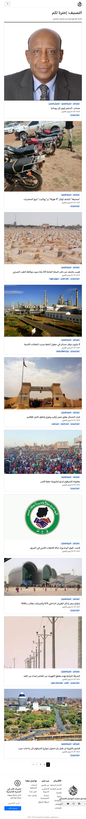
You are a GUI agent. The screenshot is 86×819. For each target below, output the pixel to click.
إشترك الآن (13, 808)
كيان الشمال (65, 424)
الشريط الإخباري (66, 104)
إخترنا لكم (76, 104)
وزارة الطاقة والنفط (63, 351)
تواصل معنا (32, 795)
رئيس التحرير (66, 112)
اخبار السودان (75, 115)
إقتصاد (58, 793)
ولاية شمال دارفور (56, 683)
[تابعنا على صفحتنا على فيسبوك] (79, 803)
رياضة (59, 797)
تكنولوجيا (57, 800)
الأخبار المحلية (55, 785)
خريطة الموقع (43, 802)
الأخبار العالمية (55, 789)
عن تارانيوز (45, 785)
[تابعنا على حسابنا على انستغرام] (73, 803)
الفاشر (67, 683)
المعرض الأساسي (54, 104)
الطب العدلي (65, 279)
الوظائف (58, 804)
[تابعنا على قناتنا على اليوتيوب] (68, 803)
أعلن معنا (33, 792)
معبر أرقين (55, 424)
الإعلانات (58, 808)
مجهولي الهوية (54, 279)
